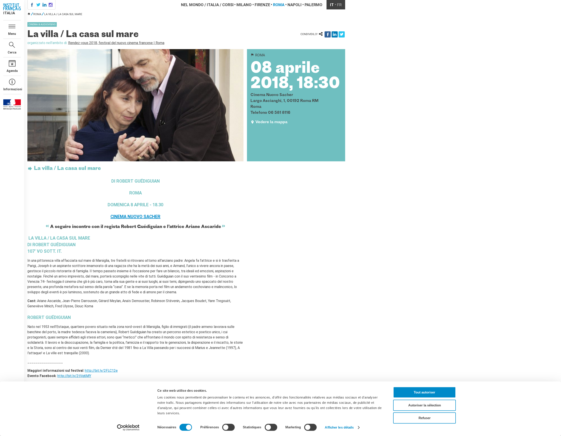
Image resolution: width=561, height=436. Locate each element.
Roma (278, 4)
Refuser (425, 418)
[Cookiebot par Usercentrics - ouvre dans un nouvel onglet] (128, 427)
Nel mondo (192, 4)
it (332, 4)
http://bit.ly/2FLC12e (101, 370)
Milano (244, 4)
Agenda (12, 71)
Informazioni (12, 89)
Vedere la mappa (272, 122)
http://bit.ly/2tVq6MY (74, 376)
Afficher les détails (339, 427)
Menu (12, 34)
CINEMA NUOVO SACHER (135, 216)
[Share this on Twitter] (342, 34)
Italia (213, 4)
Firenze (262, 4)
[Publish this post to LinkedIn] (335, 34)
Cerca (12, 52)
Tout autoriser (424, 392)
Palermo (313, 4)
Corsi (228, 4)
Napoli (295, 4)
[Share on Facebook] (328, 34)
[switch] (228, 427)
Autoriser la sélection (424, 405)
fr (339, 4)
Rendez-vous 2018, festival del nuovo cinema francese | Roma (116, 43)
